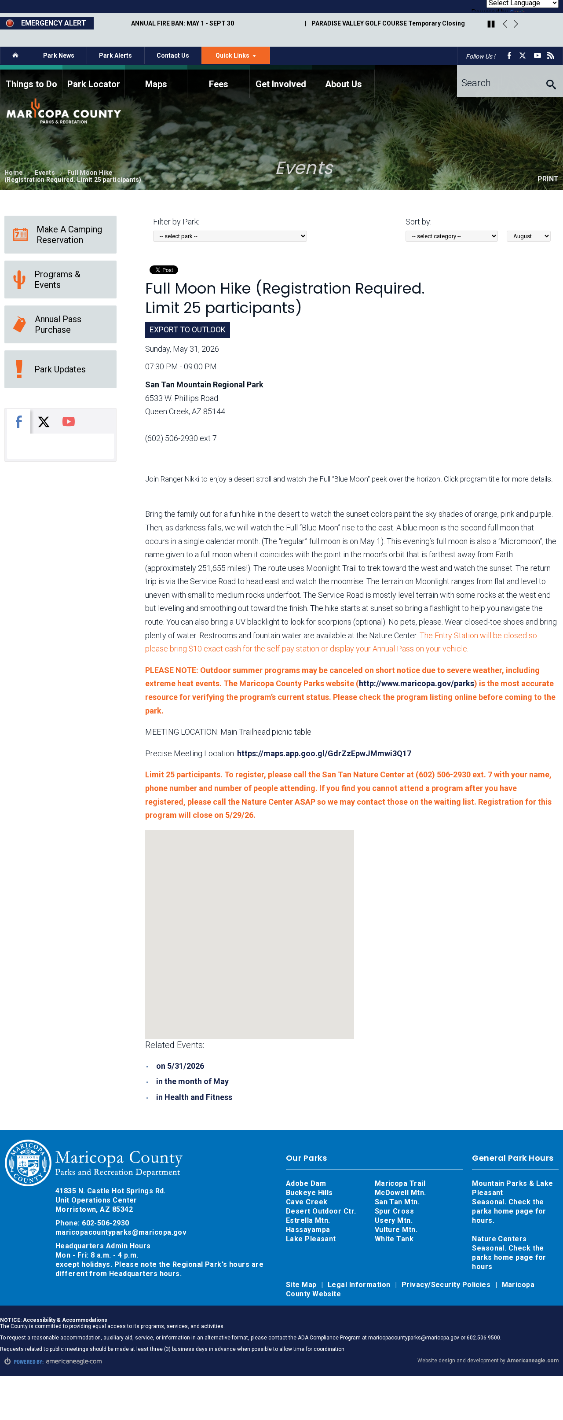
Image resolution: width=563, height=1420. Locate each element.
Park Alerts (115, 55)
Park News (58, 55)
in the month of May (192, 1081)
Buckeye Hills (309, 1192)
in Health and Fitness (194, 1097)
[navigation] (281, 81)
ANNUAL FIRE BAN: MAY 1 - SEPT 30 (182, 23)
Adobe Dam (306, 1183)
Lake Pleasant (311, 1239)
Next (516, 24)
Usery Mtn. (394, 1220)
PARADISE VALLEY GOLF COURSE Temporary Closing (388, 23)
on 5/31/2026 (180, 1066)
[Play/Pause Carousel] (491, 24)
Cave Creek (307, 1202)
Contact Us (173, 55)
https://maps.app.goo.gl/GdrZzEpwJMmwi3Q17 (324, 753)
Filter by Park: (176, 221)
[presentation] (18, 421)
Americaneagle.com (533, 1360)
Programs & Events (57, 279)
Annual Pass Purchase (58, 324)
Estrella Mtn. (308, 1220)
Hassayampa (309, 1229)
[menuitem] (31, 81)
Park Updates (60, 369)
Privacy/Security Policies (447, 1284)
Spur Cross (394, 1211)
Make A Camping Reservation (69, 234)
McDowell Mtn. (400, 1192)
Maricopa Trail (400, 1183)
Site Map (302, 1284)
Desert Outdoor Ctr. (321, 1211)
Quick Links (243, 58)
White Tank (394, 1239)
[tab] (18, 421)
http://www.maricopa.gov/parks (416, 683)
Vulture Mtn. (396, 1229)
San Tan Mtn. (397, 1202)
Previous (505, 24)
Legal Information (360, 1284)
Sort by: (418, 221)
